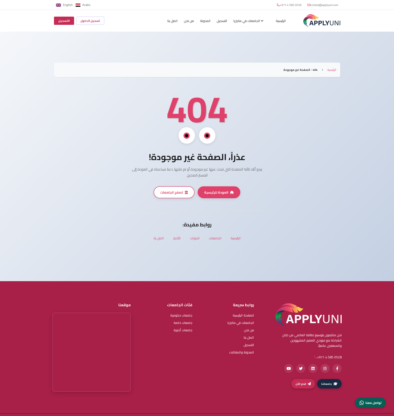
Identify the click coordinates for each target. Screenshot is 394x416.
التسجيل (222, 21)
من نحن (189, 21)
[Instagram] (325, 368)
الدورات (195, 238)
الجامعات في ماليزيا (247, 21)
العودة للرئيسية (216, 192)
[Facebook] (337, 368)
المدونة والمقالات (241, 352)
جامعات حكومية (181, 315)
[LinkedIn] (312, 368)
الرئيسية (281, 21)
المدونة (205, 21)
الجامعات (215, 238)
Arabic (86, 5)
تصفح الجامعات (171, 192)
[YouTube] (288, 368)
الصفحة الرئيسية (243, 315)
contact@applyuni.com (324, 5)
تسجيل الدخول (90, 20)
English (67, 5)
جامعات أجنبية (183, 330)
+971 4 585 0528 (290, 5)
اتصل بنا (172, 21)
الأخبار (177, 238)
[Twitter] (300, 368)
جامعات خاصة (183, 323)
